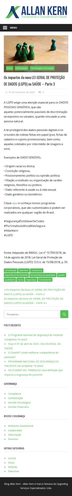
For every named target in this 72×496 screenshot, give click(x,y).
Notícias (12, 467)
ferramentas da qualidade (42, 275)
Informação (21, 68)
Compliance (14, 393)
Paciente (13, 439)
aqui (15, 203)
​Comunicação (15, 398)
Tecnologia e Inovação (42, 68)
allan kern (23, 270)
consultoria (36, 270)
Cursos (12, 458)
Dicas (9, 68)
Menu (13, 27)
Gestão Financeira (18, 406)
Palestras (13, 471)
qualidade (10, 279)
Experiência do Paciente (16, 275)
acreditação (10, 270)
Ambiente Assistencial (20, 425)
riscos (20, 279)
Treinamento (45, 279)
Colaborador (15, 430)
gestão (61, 275)
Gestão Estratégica (19, 402)
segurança (31, 279)
